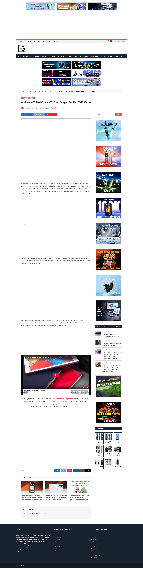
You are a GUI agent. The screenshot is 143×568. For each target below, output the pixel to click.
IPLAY (56, 551)
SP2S (56, 548)
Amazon (37, 56)
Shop (121, 56)
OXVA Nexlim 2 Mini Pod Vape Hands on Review (111, 335)
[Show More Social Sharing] (58, 114)
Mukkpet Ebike (97, 555)
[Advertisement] (71, 25)
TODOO (57, 553)
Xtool (94, 551)
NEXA (56, 544)
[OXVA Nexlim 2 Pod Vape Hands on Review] (98, 342)
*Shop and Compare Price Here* (24, 551)
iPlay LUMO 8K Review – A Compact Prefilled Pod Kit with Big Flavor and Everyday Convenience (112, 355)
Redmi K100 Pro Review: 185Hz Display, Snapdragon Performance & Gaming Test (32, 497)
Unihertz (95, 544)
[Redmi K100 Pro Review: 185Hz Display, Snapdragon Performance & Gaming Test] (32, 487)
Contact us (18, 543)
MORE (110, 56)
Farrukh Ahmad (31, 108)
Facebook (18, 553)
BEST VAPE (78, 56)
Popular (98, 326)
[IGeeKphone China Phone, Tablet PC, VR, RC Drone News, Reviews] (22, 49)
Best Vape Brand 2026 (91, 56)
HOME (18, 56)
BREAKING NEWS (26, 56)
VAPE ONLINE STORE (60, 535)
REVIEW (103, 56)
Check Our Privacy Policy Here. (24, 545)
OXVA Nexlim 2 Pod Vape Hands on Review (112, 344)
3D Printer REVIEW (109, 326)
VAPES (70, 56)
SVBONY (95, 535)
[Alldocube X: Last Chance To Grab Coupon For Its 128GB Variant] (56, 135)
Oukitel (95, 553)
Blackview (95, 539)
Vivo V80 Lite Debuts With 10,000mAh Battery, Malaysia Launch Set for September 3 (79, 498)
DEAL (116, 56)
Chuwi (94, 537)
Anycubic (95, 548)
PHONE (44, 56)
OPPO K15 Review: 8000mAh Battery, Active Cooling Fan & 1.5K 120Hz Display (45, 41)
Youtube (18, 555)
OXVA (56, 542)
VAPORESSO (58, 537)
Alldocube (28, 98)
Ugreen (95, 557)
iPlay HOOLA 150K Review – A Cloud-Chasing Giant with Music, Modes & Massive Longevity (112, 368)
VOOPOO (57, 539)
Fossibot (95, 542)
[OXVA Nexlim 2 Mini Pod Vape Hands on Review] (98, 333)
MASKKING (58, 546)
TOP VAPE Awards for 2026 (57, 56)
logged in (32, 513)
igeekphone (27, 565)
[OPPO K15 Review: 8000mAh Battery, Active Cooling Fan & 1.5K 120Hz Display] (56, 487)
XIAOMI (118, 326)
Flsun (94, 546)
